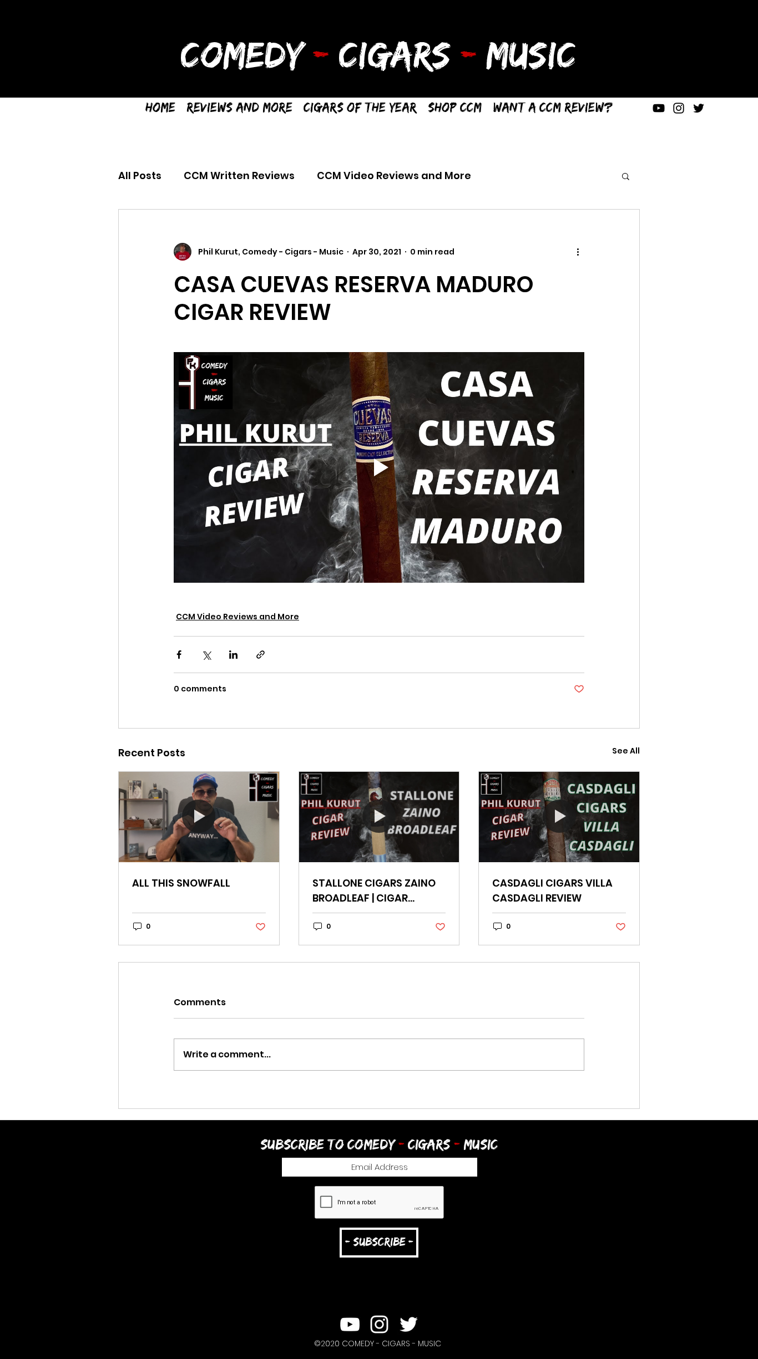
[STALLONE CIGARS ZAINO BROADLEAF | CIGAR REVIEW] (379, 817)
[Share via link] (260, 654)
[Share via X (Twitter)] (206, 654)
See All (626, 750)
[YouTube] (658, 108)
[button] (360, 107)
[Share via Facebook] (179, 654)
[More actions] (577, 251)
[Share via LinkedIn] (233, 654)
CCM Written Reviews (239, 175)
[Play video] (379, 467)
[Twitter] (698, 108)
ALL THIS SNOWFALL (181, 883)
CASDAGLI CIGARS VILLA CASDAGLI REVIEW (552, 890)
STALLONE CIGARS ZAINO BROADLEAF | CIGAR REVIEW (374, 890)
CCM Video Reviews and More (394, 175)
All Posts (139, 175)
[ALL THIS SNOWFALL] (199, 817)
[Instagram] (678, 108)
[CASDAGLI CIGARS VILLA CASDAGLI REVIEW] (559, 817)
